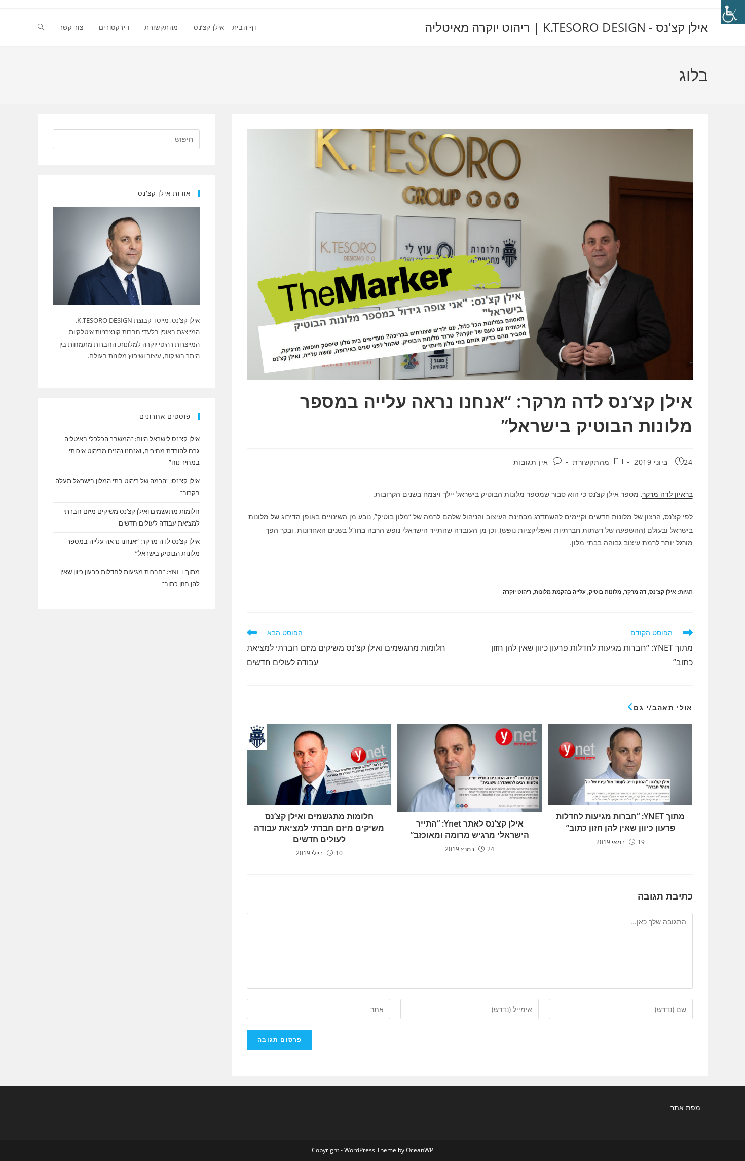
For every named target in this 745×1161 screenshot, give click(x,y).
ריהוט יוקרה (517, 591)
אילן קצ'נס (662, 591)
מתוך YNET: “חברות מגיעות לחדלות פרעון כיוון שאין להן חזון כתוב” (620, 822)
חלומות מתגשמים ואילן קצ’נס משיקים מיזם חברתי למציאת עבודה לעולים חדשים (319, 828)
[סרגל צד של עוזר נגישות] (733, 12)
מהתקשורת (591, 462)
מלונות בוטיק (605, 591)
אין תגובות (530, 462)
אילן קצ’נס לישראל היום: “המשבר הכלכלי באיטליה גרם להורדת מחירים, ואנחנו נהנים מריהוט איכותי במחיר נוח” (132, 450)
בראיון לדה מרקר (667, 494)
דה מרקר (635, 591)
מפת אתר (685, 1107)
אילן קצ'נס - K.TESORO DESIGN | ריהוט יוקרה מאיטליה (566, 27)
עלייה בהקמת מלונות (560, 591)
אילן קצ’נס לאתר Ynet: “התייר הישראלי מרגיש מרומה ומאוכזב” (470, 829)
